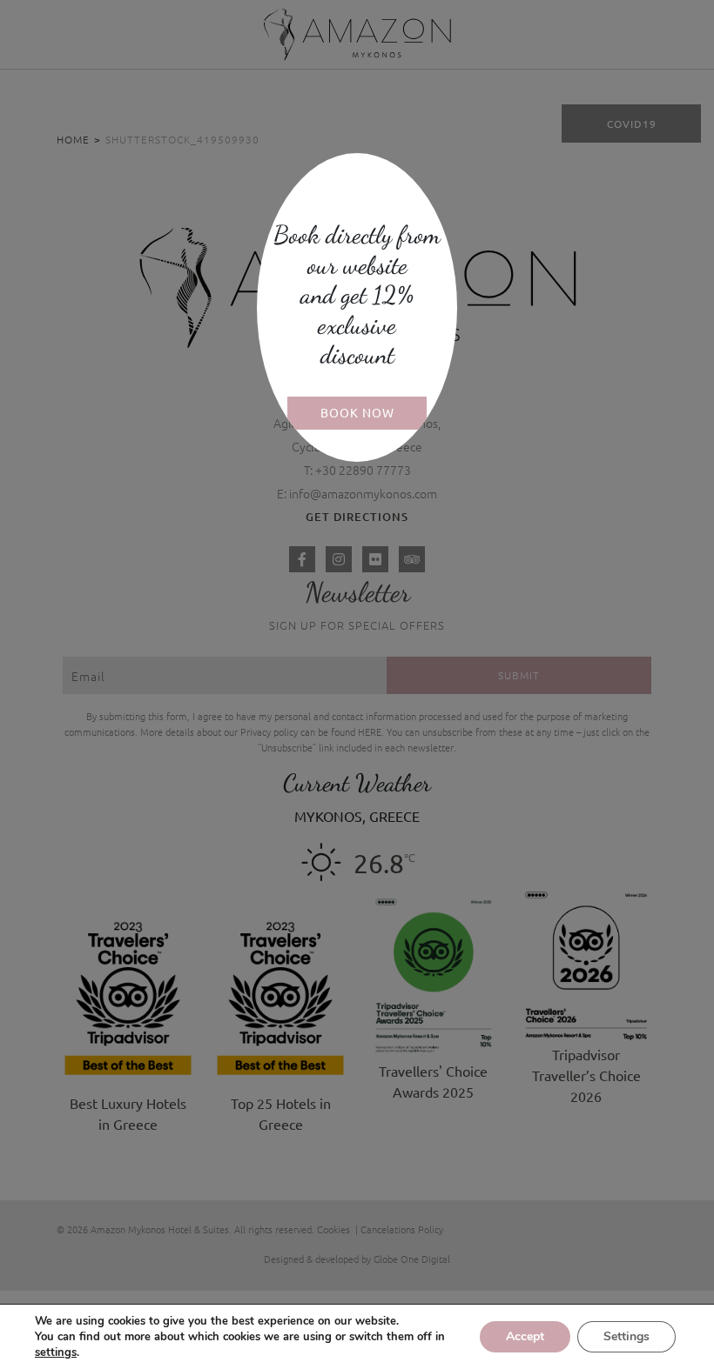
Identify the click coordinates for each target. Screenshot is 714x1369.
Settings (626, 1336)
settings (56, 1352)
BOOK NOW (357, 412)
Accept (525, 1336)
